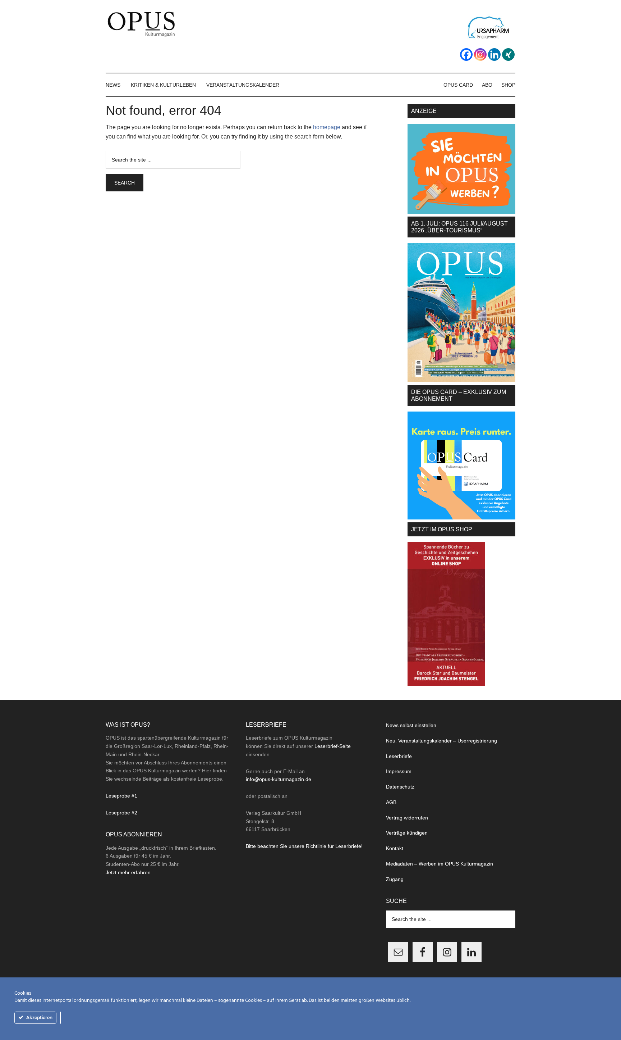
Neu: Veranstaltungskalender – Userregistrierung (441, 741)
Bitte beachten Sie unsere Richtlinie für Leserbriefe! (304, 846)
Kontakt (394, 848)
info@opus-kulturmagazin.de (278, 779)
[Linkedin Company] (494, 54)
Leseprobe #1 (121, 796)
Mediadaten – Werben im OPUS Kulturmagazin (439, 864)
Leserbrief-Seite (332, 746)
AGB (391, 802)
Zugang (395, 879)
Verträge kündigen (407, 833)
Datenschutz (400, 787)
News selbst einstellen (411, 725)
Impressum (398, 771)
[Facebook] (466, 54)
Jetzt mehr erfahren (128, 872)
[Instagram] (480, 54)
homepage (326, 127)
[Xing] (508, 54)
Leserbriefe (399, 756)
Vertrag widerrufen (407, 818)
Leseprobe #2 (121, 813)
